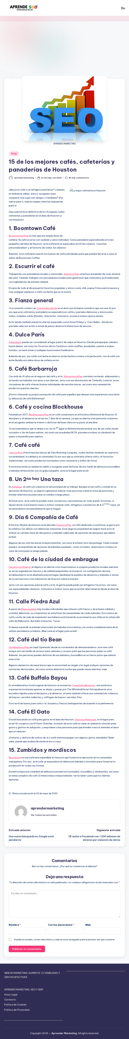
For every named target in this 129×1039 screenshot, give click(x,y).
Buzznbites (15, 757)
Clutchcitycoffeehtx (20, 567)
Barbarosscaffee (73, 376)
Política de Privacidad (16, 1009)
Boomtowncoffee (18, 235)
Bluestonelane (29, 609)
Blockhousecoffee (39, 414)
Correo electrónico (61, 924)
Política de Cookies (15, 1004)
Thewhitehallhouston (83, 685)
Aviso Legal (10, 994)
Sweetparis (15, 342)
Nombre (15, 924)
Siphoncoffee (71, 273)
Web (88, 924)
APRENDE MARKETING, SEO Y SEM (23, 989)
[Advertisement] (64, 46)
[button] (44, 814)
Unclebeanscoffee (19, 647)
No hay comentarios (79, 178)
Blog (14, 153)
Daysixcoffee (63, 524)
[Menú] (123, 8)
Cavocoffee (15, 452)
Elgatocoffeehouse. (86, 719)
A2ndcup (17, 486)
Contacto (10, 999)
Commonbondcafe (47, 308)
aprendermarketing (47, 808)
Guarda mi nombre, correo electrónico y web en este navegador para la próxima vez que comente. (64, 939)
